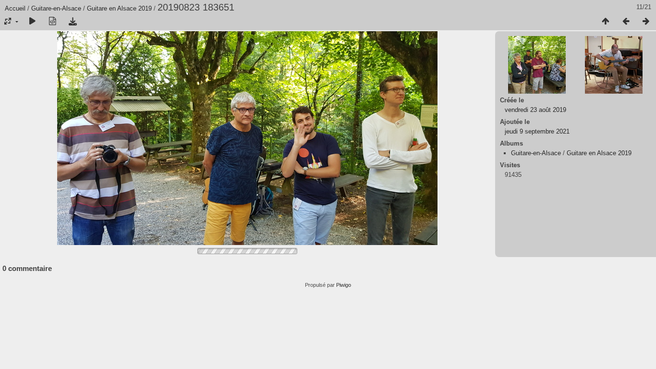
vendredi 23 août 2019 (535, 109)
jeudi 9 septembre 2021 (537, 131)
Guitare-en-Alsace (56, 8)
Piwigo (343, 285)
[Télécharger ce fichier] (72, 21)
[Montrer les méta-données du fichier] (52, 21)
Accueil (15, 8)
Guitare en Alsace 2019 (119, 8)
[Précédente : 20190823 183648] (626, 21)
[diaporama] (32, 21)
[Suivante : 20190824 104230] (646, 21)
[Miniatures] (605, 21)
